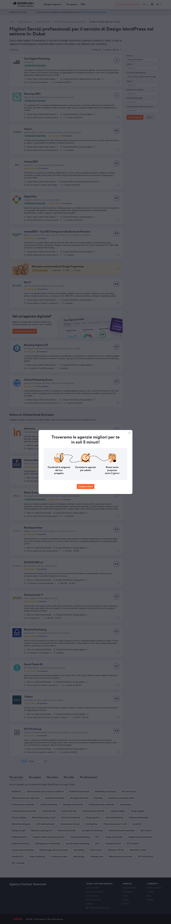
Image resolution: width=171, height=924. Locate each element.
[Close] (129, 433)
